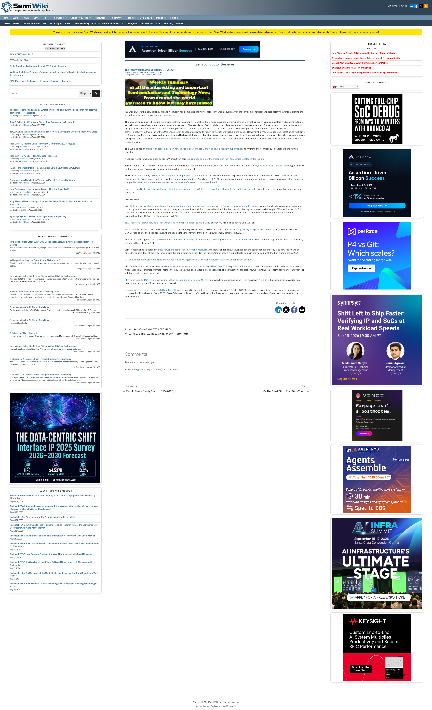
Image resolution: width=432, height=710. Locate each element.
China (137, 74)
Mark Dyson (132, 72)
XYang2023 (27, 192)
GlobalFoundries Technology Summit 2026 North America (38, 66)
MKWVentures (25, 161)
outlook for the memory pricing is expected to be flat (244, 229)
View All (61, 48)
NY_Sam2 (23, 149)
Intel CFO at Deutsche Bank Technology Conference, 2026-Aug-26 (42, 143)
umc (186, 334)
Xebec (21, 173)
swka (24, 135)
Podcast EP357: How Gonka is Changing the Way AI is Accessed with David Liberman (51, 554)
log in (149, 369)
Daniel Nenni (24, 116)
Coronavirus (147, 334)
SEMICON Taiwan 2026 (21, 54)
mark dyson (166, 334)
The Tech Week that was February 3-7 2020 (149, 69)
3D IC (158, 23)
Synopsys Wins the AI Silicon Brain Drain (29, 307)
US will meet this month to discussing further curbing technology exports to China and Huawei (204, 239)
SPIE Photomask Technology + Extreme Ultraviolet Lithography (40, 81)
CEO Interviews (31, 23)
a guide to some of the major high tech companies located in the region (226, 158)
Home (5, 17)
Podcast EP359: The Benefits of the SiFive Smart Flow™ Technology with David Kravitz (52, 535)
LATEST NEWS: (11, 23)
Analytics (100, 17)
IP (46, 17)
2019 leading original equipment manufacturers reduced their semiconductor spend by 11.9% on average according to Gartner (193, 206)
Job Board (146, 17)
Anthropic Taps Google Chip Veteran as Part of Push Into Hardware (42, 180)
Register (391, 6)
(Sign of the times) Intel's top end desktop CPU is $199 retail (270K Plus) (45, 168)
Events (179, 23)
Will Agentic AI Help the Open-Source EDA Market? (35, 260)
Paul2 (24, 207)
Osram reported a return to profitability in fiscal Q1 (151, 290)
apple (133, 334)
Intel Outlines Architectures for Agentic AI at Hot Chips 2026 (39, 189)
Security (117, 17)
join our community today (363, 32)
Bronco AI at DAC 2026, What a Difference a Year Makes (360, 63)
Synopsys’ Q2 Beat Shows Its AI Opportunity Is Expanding (38, 216)
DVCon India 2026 (19, 60)
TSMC (68, 23)
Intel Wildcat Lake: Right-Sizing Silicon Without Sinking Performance (43, 276)
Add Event (50, 48)
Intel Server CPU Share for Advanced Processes (33, 156)
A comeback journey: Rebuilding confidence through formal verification (366, 58)
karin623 (22, 210)
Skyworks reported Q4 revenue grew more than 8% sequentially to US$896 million (168, 280)
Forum (25, 17)
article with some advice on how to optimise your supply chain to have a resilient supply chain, (195, 148)
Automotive (146, 23)
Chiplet (58, 23)
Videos (174, 17)
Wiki (15, 17)
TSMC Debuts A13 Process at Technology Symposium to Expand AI (42, 122)
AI (123, 23)
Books (132, 17)
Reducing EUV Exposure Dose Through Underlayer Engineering (40, 359)
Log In (403, 6)
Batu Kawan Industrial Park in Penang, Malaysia (182, 249)
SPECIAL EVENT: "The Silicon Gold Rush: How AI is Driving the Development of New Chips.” (54, 131)
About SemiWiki (229, 706)
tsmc (178, 334)
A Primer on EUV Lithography (24, 333)
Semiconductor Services (151, 74)
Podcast (161, 17)
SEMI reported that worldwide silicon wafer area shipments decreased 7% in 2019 (167, 222)
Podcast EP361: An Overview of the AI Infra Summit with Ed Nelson (42, 517)
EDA (36, 17)
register (139, 369)
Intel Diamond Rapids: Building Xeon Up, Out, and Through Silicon (363, 53)
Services (59, 17)
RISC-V (96, 23)
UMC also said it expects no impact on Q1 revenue (176, 175)
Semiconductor (79, 17)
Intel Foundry (81, 23)
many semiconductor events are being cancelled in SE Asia (190, 138)
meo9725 (26, 171)
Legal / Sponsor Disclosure (208, 706)
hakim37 (25, 159)
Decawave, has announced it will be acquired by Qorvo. (193, 266)
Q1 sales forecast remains (269, 165)
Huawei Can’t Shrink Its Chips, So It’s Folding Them (34, 291)
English (340, 86)
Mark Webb (79, 351)
